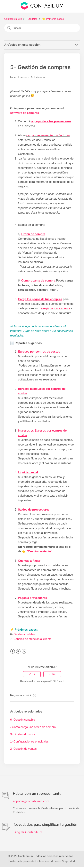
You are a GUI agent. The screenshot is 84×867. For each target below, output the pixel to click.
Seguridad (68, 861)
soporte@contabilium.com (31, 801)
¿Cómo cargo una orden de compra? (33, 727)
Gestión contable (24, 634)
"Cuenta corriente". (40, 551)
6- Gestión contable (22, 719)
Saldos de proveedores (33, 509)
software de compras (24, 112)
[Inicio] (42, 8)
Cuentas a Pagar (29, 560)
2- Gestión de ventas (23, 748)
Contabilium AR (13, 18)
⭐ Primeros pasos (53, 18)
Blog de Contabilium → (30, 832)
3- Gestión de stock (22, 734)
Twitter (18, 651)
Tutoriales (32, 18)
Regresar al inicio (21, 695)
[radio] (32, 674)
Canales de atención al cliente (32, 638)
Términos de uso (49, 861)
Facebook (12, 651)
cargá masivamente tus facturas (48, 135)
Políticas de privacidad (22, 861)
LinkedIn (23, 651)
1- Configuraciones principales (29, 741)
